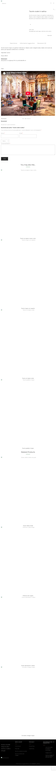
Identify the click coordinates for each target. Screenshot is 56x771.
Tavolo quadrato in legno (28, 448)
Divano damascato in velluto (28, 665)
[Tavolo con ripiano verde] (53, 9)
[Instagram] (1, 753)
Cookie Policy (31, 748)
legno (38, 15)
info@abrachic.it (48, 752)
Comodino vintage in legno (28, 735)
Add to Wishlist (30, 24)
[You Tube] (10, 753)
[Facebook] (3, 753)
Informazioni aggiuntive (27, 43)
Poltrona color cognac (28, 595)
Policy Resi (17, 748)
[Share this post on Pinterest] (50, 37)
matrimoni (43, 31)
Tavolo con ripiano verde (28, 378)
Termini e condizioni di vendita (21, 751)
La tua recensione (5, 143)
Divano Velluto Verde (28, 525)
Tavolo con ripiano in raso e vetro (28, 238)
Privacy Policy (32, 746)
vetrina (49, 31)
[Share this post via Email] (54, 37)
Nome (3, 133)
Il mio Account (18, 746)
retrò (47, 31)
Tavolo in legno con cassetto (28, 308)
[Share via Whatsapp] (52, 37)
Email (21, 133)
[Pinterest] (6, 753)
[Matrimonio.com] (8, 753)
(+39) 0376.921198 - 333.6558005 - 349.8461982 (49, 749)
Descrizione (13, 43)
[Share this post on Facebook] (48, 37)
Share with (49, 35)
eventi (37, 31)
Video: (2, 68)
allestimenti (33, 31)
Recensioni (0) (41, 43)
